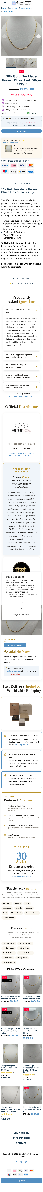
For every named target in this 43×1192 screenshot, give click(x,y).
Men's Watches (8, 953)
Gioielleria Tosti (9, 962)
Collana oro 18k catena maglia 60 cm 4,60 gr (32, 997)
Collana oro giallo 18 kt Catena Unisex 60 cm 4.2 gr (10, 1031)
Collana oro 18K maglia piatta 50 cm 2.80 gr (10, 997)
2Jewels (19, 908)
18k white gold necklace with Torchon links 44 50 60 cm (10, 1109)
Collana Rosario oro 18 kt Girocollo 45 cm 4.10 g (32, 1109)
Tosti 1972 (6, 903)
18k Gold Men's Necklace (11, 11)
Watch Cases (7, 958)
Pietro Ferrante (8, 918)
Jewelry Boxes (22, 958)
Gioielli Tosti (21, 2)
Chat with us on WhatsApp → (21, 397)
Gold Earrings (24, 948)
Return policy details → (21, 876)
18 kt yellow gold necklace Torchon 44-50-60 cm (10, 1068)
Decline (20, 609)
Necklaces (13, 8)
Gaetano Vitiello (32, 913)
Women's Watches (25, 953)
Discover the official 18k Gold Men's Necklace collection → (21, 454)
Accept (20, 603)
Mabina (17, 903)
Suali (5, 913)
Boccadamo (7, 908)
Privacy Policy (17, 596)
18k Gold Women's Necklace (21, 969)
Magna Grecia (16, 913)
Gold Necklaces (8, 943)
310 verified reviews (10, 142)
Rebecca (29, 908)
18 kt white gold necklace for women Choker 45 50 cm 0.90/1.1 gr (31, 1069)
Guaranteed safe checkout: (15, 161)
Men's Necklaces (26, 8)
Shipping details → (22, 745)
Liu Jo (27, 903)
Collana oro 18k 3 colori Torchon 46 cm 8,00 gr (31, 1031)
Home (4, 8)
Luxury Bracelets (25, 943)
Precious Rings (8, 948)
